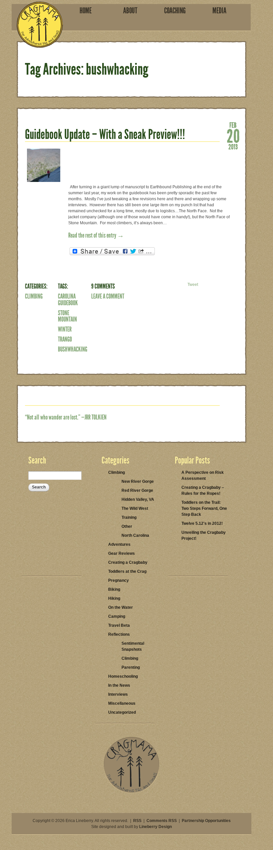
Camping (116, 616)
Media (219, 10)
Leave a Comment (107, 296)
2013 (233, 146)
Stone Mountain (67, 316)
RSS (137, 820)
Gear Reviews (121, 553)
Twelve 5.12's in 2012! (202, 523)
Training (129, 517)
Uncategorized (122, 712)
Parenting (131, 667)
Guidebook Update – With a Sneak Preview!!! (105, 134)
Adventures (119, 544)
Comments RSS (161, 820)
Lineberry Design (155, 826)
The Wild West (135, 508)
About (130, 10)
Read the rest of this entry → (96, 235)
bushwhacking (72, 349)
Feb (233, 124)
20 (233, 135)
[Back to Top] (131, 791)
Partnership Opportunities (206, 820)
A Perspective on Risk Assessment (202, 475)
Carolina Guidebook (68, 299)
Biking (114, 589)
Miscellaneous (122, 703)
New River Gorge (138, 481)
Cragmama (40, 25)
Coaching (175, 10)
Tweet (192, 284)
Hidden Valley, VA (138, 499)
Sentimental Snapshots (133, 646)
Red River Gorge (137, 490)
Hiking (114, 598)
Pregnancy (118, 580)
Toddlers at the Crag (127, 571)
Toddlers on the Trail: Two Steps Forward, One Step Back (204, 508)
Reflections (119, 634)
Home (86, 10)
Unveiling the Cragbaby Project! (203, 535)
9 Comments (103, 286)
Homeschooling (123, 676)
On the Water (120, 607)
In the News (119, 685)
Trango (65, 339)
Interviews (118, 694)
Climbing (34, 296)
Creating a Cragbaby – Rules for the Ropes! (202, 490)
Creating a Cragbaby (127, 562)
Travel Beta (119, 625)
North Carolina (135, 535)
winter (65, 329)
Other (127, 526)
